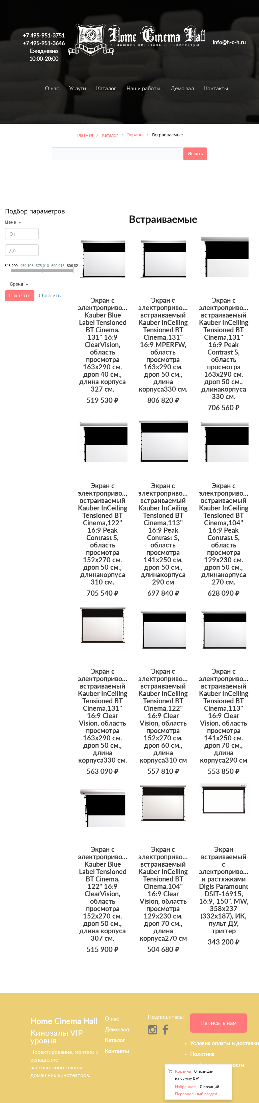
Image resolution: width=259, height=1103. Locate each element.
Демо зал (182, 88)
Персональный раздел (196, 1094)
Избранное (185, 1087)
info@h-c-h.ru (229, 42)
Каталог (106, 88)
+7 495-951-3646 (44, 43)
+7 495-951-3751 (44, 35)
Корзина (183, 1071)
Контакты (216, 88)
